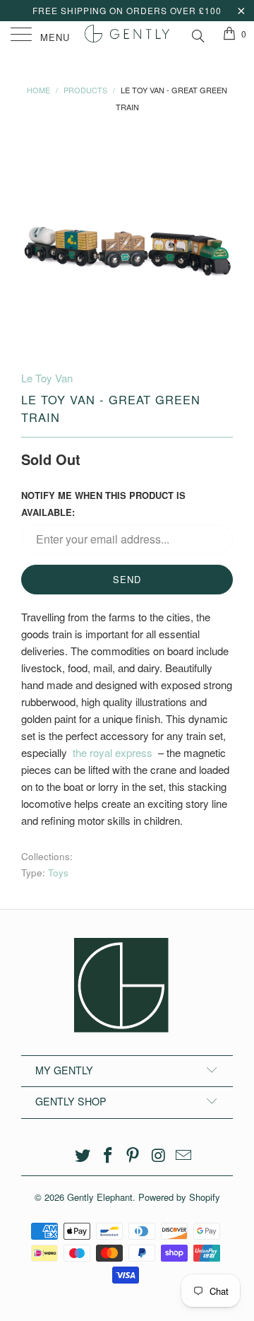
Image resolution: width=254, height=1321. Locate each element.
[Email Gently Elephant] (184, 1155)
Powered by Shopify (179, 1197)
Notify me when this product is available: (103, 503)
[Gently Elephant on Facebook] (108, 1155)
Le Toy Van (47, 377)
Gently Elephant (100, 1197)
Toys (58, 872)
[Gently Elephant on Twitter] (83, 1155)
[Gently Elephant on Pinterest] (133, 1155)
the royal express (112, 752)
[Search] (197, 33)
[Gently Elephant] (127, 35)
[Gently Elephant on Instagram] (158, 1155)
